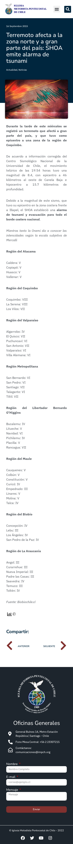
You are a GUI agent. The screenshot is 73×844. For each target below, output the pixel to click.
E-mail (11, 777)
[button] (56, 9)
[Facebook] (23, 838)
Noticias (22, 69)
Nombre (12, 764)
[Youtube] (41, 838)
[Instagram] (50, 838)
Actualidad (11, 69)
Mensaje (12, 790)
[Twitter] (32, 838)
